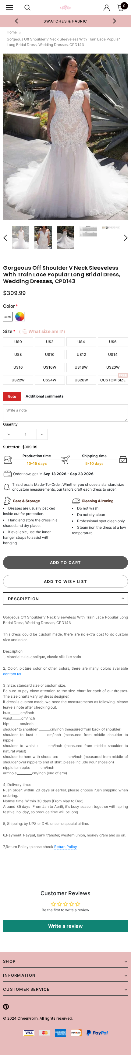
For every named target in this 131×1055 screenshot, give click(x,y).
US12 (81, 354)
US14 (113, 354)
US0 (18, 341)
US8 (18, 354)
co (12, 673)
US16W (49, 367)
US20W (113, 367)
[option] (59, 21)
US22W (18, 380)
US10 (50, 354)
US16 (18, 367)
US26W (81, 380)
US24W (49, 380)
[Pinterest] (6, 1006)
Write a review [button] (65, 926)
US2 (49, 341)
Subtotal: (11, 447)
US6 (113, 341)
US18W (81, 367)
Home (12, 32)
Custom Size (113, 380)
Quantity (10, 424)
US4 (81, 341)
